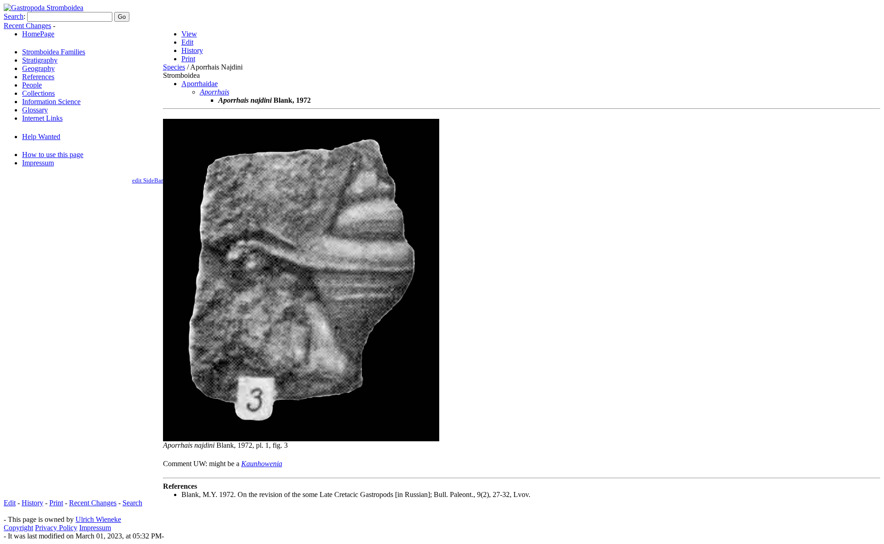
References (38, 77)
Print (188, 59)
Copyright (18, 528)
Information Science (51, 101)
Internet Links (42, 118)
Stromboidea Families (53, 52)
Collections (38, 93)
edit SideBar (147, 180)
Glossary (35, 110)
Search (13, 16)
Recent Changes (27, 25)
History (192, 50)
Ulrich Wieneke (98, 519)
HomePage (38, 34)
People (32, 85)
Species (174, 67)
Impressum (38, 163)
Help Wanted (41, 136)
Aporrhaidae (199, 84)
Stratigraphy (40, 60)
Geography (38, 68)
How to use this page (52, 154)
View (189, 34)
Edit (187, 42)
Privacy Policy (56, 528)
